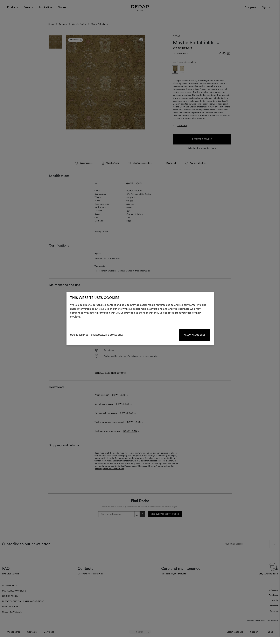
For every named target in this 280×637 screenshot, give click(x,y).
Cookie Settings (79, 335)
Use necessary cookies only (107, 335)
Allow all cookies (194, 335)
